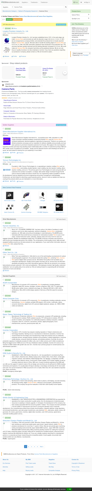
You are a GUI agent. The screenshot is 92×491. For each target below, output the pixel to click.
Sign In (87, 2)
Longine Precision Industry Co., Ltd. (15, 31)
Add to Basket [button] (18, 19)
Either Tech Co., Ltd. (10, 252)
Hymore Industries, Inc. (11, 225)
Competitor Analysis (54, 470)
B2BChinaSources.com (10, 454)
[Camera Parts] (7, 41)
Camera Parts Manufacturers (27, 16)
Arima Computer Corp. (11, 298)
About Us (5, 459)
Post (76, 2)
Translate (85, 55)
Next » (42, 446)
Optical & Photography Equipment (28, 11)
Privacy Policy (76, 470)
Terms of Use (75, 467)
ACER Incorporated (10, 282)
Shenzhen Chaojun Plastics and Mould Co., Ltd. (20, 420)
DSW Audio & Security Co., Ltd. (14, 353)
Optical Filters (76, 15)
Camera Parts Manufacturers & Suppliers (46, 454)
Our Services (6, 463)
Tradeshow (44, 2)
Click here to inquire (77, 41)
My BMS (28, 459)
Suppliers (24, 2)
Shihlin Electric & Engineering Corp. (15, 397)
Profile (15, 56)
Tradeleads (34, 2)
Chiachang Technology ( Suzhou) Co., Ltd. (18, 379)
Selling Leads (29, 467)
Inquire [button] (10, 19)
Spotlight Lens (76, 18)
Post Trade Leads (31, 463)
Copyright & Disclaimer (78, 463)
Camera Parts (10, 187)
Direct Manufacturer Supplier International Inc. (19, 131)
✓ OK (69, 489)
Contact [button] (8, 28)
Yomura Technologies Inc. (12, 160)
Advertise (5, 467)
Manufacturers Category (10, 11)
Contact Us (75, 459)
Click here (74, 45)
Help (4, 470)
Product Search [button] (62, 24)
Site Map (51, 467)
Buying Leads (29, 470)
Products (23, 56)
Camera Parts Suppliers (45, 16)
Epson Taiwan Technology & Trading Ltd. (17, 314)
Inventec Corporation (10, 330)
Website (6, 56)
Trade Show (52, 463)
